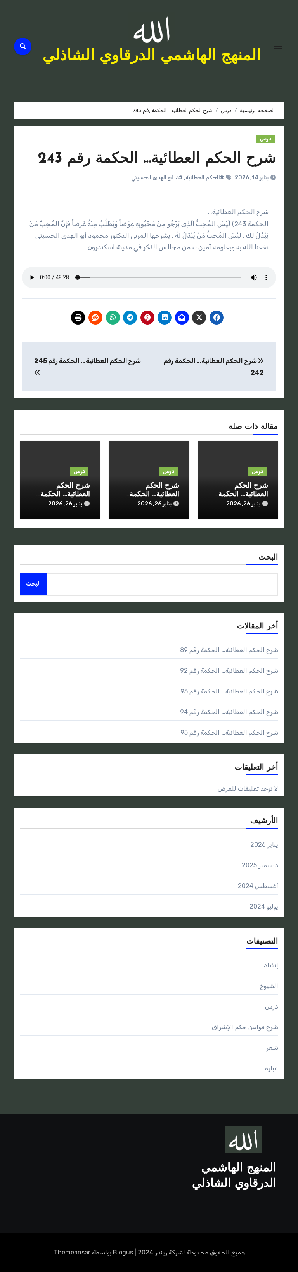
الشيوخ (269, 986)
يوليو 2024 (263, 906)
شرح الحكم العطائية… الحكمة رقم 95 (229, 732)
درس (266, 138)
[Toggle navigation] (278, 46)
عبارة (271, 1068)
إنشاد (271, 965)
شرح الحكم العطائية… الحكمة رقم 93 (65, 494)
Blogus (123, 1252)
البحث (268, 557)
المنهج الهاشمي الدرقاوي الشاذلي (152, 56)
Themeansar (72, 1252)
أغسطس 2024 (258, 886)
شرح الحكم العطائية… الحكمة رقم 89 (243, 494)
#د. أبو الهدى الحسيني (157, 177)
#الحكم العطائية (204, 177)
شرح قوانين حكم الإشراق (245, 1027)
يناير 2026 (264, 844)
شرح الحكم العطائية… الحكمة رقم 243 (157, 159)
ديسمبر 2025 (260, 865)
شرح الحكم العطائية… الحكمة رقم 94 (229, 712)
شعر (272, 1047)
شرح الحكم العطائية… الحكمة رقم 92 (154, 494)
